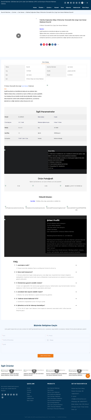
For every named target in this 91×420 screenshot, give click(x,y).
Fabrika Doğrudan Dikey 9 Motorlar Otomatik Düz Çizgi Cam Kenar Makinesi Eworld (49, 12)
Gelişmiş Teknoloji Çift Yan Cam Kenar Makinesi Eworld (34, 374)
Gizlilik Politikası (62, 417)
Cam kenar (21, 12)
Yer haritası (52, 417)
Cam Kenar (24, 86)
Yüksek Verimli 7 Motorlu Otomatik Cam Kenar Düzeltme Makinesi (79, 374)
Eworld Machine (5, 12)
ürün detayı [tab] (45, 62)
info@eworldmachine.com (78, 399)
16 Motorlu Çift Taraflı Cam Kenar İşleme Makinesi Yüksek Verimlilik (10, 374)
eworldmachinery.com (41, 417)
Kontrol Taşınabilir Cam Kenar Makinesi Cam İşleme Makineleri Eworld (56, 374)
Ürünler (14, 12)
